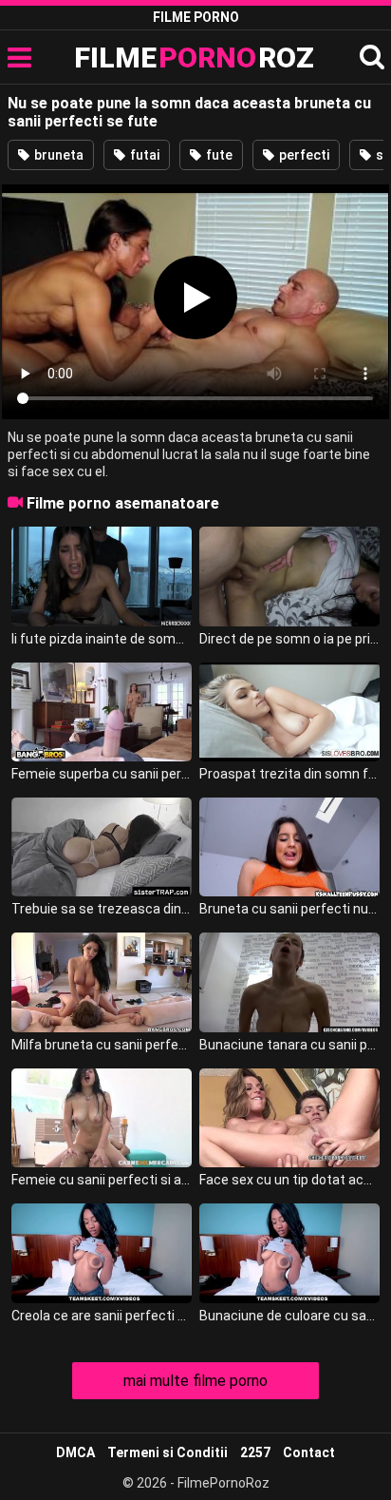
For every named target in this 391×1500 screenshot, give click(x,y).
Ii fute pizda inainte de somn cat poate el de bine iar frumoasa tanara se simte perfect (101, 638)
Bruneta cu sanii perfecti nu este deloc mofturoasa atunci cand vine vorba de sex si (289, 908)
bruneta (57, 155)
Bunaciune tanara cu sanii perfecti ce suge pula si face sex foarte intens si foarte (289, 1044)
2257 (255, 1452)
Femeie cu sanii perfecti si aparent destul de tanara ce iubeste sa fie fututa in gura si (101, 1179)
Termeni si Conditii (167, 1452)
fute (218, 155)
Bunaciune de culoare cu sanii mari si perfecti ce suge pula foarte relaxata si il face (289, 1315)
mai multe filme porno (195, 1381)
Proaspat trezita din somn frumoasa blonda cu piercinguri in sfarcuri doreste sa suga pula (289, 773)
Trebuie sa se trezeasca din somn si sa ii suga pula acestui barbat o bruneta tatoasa (101, 908)
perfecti (302, 155)
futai (143, 155)
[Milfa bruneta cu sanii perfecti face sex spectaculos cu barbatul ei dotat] (101, 982)
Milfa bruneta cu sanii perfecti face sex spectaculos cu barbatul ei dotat (101, 1044)
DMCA (75, 1452)
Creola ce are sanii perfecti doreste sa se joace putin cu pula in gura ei (101, 1315)
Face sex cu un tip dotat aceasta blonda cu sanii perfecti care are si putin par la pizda (289, 1179)
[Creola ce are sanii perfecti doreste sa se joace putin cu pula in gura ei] (101, 1252)
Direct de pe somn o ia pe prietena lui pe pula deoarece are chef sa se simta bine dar (289, 638)
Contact (309, 1452)
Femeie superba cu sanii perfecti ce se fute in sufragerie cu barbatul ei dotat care (101, 773)
